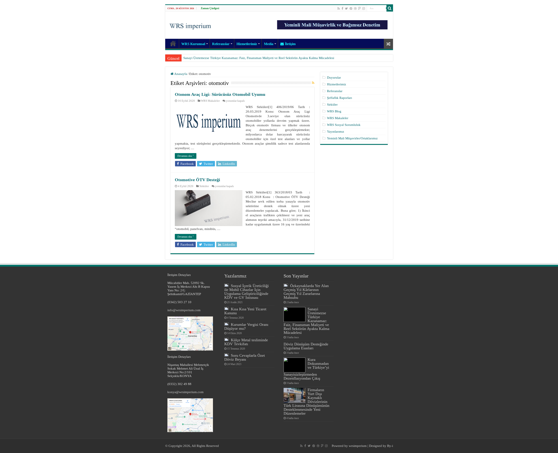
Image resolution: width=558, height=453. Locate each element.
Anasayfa (180, 74)
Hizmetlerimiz (246, 44)
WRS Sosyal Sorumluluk (344, 125)
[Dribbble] (355, 8)
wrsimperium (358, 446)
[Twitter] (346, 8)
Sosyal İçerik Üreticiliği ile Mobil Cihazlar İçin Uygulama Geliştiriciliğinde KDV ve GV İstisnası (246, 292)
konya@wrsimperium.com (185, 392)
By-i (390, 446)
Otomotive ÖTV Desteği (197, 179)
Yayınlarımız (335, 131)
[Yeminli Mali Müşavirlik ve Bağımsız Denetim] (333, 23)
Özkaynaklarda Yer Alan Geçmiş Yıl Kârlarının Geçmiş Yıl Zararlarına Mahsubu (306, 292)
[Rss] (338, 8)
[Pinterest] (351, 8)
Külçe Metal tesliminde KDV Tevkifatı (246, 342)
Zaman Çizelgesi (210, 8)
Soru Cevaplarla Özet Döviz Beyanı (244, 357)
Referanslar (221, 44)
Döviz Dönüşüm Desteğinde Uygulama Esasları (306, 346)
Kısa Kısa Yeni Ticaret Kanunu (245, 311)
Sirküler (204, 186)
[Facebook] (342, 8)
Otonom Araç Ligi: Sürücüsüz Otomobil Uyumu (220, 94)
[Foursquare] (359, 8)
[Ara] (389, 8)
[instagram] (363, 8)
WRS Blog (334, 111)
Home (173, 43)
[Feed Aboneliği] (313, 83)
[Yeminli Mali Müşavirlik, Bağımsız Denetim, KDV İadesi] (190, 25)
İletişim (290, 44)
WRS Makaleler (210, 100)
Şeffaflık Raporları (339, 98)
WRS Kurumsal (193, 44)
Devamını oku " (185, 155)
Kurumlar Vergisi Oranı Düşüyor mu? (246, 326)
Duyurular (334, 77)
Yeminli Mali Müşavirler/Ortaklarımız (352, 138)
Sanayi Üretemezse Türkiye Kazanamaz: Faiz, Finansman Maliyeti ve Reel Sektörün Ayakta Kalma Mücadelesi (258, 58)
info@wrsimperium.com (184, 310)
